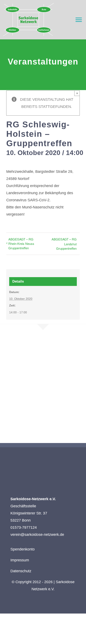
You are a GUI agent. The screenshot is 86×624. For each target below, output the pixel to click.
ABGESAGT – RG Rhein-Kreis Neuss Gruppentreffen (21, 243)
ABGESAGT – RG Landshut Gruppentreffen (64, 244)
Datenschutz (20, 571)
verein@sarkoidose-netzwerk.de (37, 534)
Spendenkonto (22, 549)
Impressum (19, 560)
